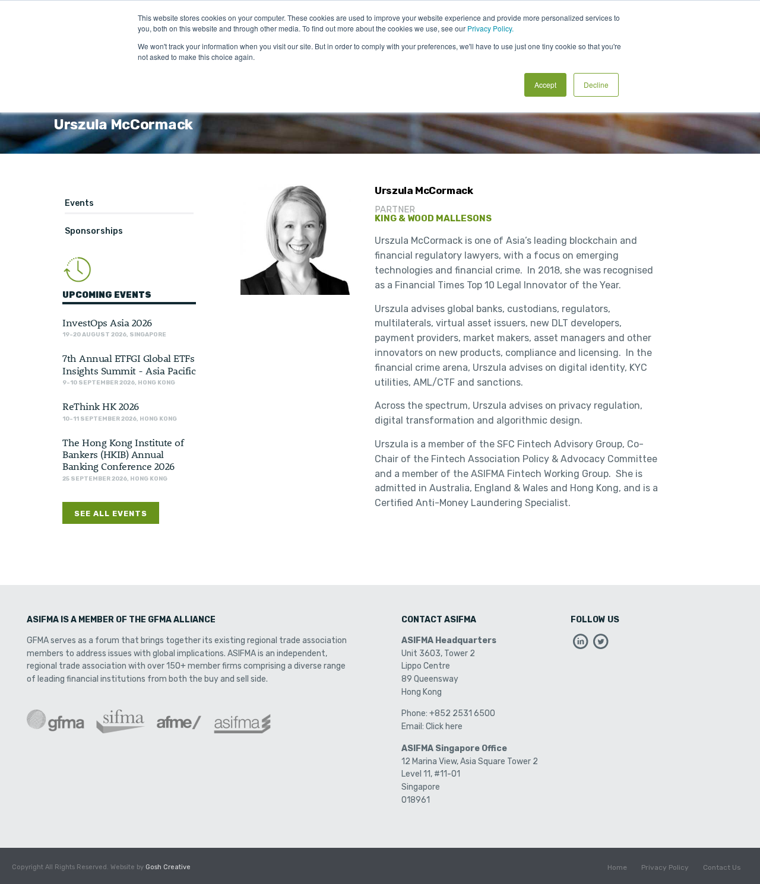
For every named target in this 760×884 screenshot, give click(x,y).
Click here (444, 726)
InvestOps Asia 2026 (107, 322)
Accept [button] (545, 85)
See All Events (110, 513)
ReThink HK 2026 (100, 405)
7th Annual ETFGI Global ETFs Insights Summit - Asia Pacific (128, 363)
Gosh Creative (168, 867)
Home (617, 867)
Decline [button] (596, 85)
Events (79, 203)
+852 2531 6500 (462, 713)
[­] (581, 645)
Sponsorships (94, 231)
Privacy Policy (665, 867)
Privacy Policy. (490, 28)
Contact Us (722, 867)
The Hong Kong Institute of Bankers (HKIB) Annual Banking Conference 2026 (122, 454)
